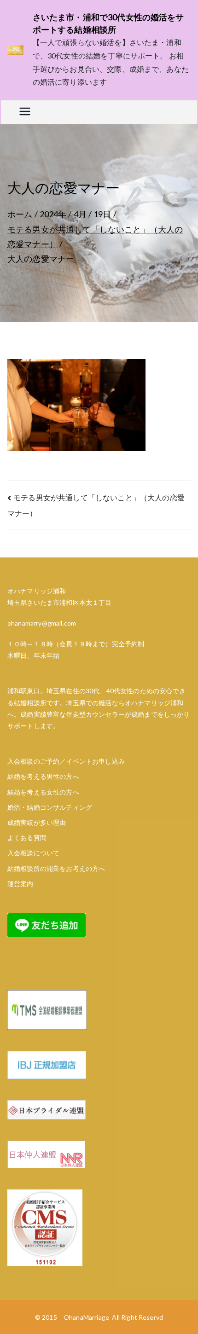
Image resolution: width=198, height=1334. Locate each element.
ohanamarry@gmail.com (41, 623)
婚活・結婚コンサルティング (49, 807)
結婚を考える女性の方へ (43, 792)
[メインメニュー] (24, 112)
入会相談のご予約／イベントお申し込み (66, 761)
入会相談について (33, 853)
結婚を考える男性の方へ (43, 776)
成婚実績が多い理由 (36, 822)
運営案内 (20, 883)
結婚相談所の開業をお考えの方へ (56, 868)
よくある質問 (27, 837)
